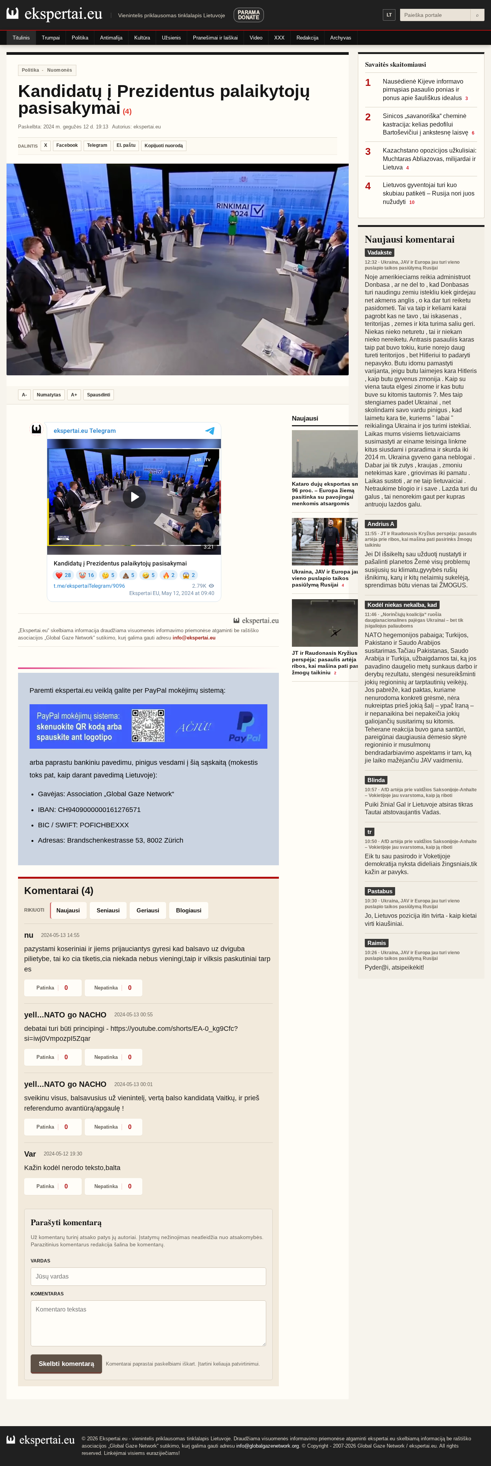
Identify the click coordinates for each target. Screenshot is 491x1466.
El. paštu (126, 145)
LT (389, 15)
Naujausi (68, 910)
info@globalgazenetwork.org (267, 1446)
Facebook (67, 145)
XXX (279, 38)
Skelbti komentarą (66, 1363)
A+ (74, 395)
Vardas (40, 1261)
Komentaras (47, 1294)
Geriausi (148, 910)
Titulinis (21, 38)
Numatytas (49, 395)
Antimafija (111, 38)
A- (24, 395)
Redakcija (307, 38)
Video (256, 38)
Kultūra (142, 38)
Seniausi (108, 910)
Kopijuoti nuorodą (164, 145)
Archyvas (340, 38)
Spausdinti (98, 395)
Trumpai (51, 38)
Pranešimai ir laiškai (215, 38)
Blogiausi (188, 910)
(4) (127, 111)
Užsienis (171, 38)
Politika (80, 38)
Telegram (97, 145)
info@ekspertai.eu (194, 638)
